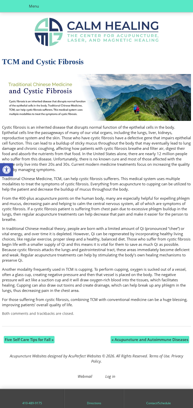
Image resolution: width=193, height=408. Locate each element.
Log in (110, 376)
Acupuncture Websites (28, 355)
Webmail (85, 376)
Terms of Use (159, 355)
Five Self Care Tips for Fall (29, 339)
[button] (6, 169)
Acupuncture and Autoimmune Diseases (150, 339)
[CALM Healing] (96, 33)
